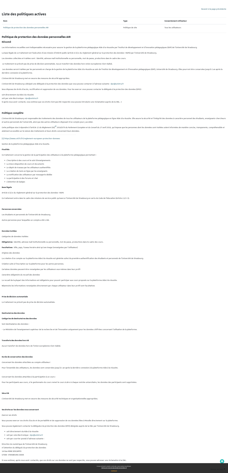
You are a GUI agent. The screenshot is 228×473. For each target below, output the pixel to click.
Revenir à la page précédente (213, 9)
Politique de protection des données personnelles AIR (114, 468)
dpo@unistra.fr (117, 84)
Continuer (114, 471)
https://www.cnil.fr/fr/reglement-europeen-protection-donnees (32, 138)
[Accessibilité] (222, 461)
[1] (3, 138)
